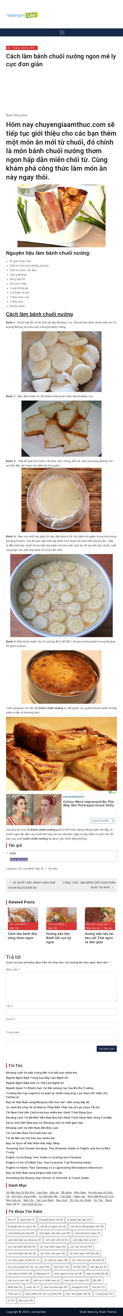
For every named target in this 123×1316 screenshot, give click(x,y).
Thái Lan (14, 1293)
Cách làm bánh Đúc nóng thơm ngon (22, 936)
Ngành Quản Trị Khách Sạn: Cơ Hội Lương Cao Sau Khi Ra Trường (49, 1088)
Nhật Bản (15, 1287)
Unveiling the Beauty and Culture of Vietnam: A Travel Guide (47, 1177)
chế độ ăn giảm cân (53, 1226)
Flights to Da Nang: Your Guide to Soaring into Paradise (43, 1157)
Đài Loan (26, 1300)
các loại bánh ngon (53, 1246)
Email (10, 1019)
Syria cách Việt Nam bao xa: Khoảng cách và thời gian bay (44, 1122)
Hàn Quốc (61, 1266)
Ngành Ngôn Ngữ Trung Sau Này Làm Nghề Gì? (37, 1077)
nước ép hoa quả (56, 1287)
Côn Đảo (65, 1196)
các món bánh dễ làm (22, 1253)
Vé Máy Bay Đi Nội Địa (20, 1192)
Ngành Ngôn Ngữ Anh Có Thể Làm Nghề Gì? (35, 1083)
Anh (12, 1219)
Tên (9, 1006)
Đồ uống (66, 1192)
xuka (13, 853)
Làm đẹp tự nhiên (20, 1273)
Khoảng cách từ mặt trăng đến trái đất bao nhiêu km (41, 1072)
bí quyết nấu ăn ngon (22, 1226)
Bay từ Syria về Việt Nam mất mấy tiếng (33, 1143)
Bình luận (13, 969)
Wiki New (80, 1192)
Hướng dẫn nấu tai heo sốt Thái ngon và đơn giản (99, 938)
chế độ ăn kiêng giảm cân (87, 1226)
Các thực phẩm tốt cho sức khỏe (28, 1266)
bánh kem (27, 1219)
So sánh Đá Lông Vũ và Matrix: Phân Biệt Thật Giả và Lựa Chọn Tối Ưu (53, 1107)
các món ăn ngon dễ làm (88, 1260)
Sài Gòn (98, 1287)
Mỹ (97, 1280)
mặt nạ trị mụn (18, 1280)
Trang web (12, 1032)
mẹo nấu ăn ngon (76, 1280)
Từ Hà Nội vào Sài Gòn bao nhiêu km (30, 1138)
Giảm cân (79, 1196)
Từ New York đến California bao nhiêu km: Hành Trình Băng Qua (49, 1112)
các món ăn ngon (56, 1260)
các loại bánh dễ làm (21, 1246)
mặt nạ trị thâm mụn (46, 1280)
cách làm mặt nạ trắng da (24, 1240)
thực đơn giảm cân (78, 1293)
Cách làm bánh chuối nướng (39, 314)
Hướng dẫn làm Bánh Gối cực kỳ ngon (58, 938)
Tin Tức (98, 1200)
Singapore (80, 1287)
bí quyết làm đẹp (79, 1219)
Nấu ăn (40, 868)
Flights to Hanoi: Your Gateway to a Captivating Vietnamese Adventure (54, 1167)
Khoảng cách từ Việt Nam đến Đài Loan (32, 1127)
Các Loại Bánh (26, 868)
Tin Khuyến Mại (48, 1196)
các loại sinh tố (81, 1246)
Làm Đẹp (42, 1192)
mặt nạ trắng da (97, 1273)
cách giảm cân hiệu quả (54, 1233)
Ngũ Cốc (14, 928)
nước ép (32, 1287)
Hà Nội (79, 1266)
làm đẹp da (98, 1266)
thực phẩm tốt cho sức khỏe (44, 1293)
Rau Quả (61, 1200)
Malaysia (43, 1273)
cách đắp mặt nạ (84, 1240)
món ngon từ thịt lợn (68, 1273)
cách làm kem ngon (87, 1233)
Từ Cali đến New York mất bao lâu (29, 1133)
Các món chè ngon (52, 1253)
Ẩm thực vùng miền (97, 924)
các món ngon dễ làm (84, 1253)
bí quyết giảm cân (51, 1219)
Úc (11, 1300)
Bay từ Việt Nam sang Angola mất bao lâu (34, 1172)
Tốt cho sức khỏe (80, 1200)
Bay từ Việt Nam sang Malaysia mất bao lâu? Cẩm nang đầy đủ (47, 1102)
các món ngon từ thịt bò (23, 1260)
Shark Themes (108, 1311)
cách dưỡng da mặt (21, 1233)
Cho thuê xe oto (32, 1204)
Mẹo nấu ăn (93, 928)
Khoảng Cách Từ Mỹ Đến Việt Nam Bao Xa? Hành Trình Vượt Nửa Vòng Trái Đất (59, 1117)
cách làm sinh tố (56, 1240)
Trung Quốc (104, 1293)
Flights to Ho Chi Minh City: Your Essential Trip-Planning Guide (48, 1162)
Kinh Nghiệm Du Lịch (101, 1196)
